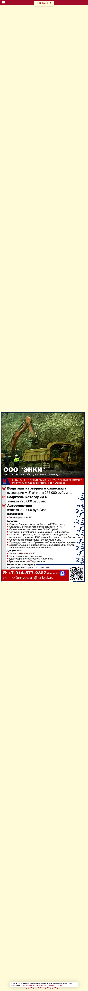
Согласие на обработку (27, 985)
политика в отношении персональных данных (48, 985)
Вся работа (44, 3)
